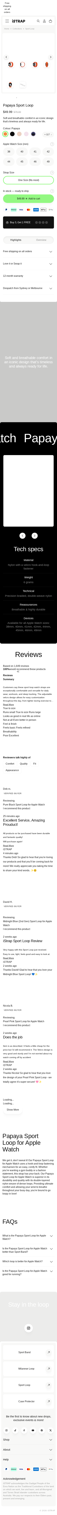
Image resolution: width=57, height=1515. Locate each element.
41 (35, 151)
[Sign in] (44, 21)
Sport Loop (29, 29)
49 (48, 161)
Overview (41, 240)
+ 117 (47, 134)
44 (8, 161)
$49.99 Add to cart (28, 198)
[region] (28, 746)
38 (8, 151)
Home (6, 29)
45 (22, 161)
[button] (8, 704)
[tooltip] (35, 677)
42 (48, 151)
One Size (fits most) (28, 180)
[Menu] (7, 21)
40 (22, 151)
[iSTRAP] (18, 21)
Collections (17, 29)
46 (35, 161)
